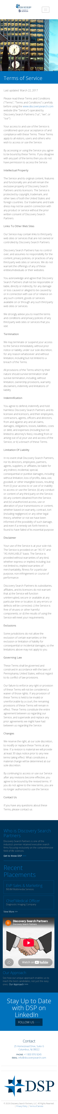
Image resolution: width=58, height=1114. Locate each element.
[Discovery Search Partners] (23, 8)
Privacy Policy (21, 1106)
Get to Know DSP (13, 855)
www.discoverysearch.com (38, 106)
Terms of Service (36, 1106)
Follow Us (29, 1022)
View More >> (11, 911)
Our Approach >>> (18, 984)
